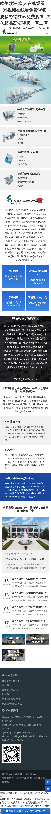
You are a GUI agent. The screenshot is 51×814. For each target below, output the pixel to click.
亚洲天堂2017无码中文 (33, 805)
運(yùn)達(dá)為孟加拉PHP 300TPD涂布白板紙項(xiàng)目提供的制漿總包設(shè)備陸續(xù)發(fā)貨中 (30, 578)
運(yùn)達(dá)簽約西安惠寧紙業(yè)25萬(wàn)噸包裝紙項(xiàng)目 (30, 592)
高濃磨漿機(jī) (23, 177)
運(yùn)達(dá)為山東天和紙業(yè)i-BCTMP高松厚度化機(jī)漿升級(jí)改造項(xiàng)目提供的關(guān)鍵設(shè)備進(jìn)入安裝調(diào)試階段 (25, 558)
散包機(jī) (21, 113)
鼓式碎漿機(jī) (23, 135)
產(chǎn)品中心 (10, 675)
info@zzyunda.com (22, 732)
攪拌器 (20, 185)
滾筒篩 (20, 138)
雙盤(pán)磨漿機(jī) (25, 181)
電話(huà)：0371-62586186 (23, 27)
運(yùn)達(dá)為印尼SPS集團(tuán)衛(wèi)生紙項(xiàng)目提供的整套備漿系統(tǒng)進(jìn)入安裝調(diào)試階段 (30, 606)
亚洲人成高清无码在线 (11, 805)
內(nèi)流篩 (22, 164)
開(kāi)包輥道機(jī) (25, 121)
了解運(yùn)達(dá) (25, 379)
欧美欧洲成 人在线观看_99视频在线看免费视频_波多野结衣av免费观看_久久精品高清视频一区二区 (24, 801)
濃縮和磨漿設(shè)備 (28, 173)
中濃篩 (20, 156)
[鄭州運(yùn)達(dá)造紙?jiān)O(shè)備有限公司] (10, 32)
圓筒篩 (20, 142)
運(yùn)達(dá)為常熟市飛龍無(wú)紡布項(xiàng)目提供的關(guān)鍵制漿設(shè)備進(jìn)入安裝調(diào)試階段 (30, 620)
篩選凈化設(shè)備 (27, 152)
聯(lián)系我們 (10, 710)
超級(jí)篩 (21, 160)
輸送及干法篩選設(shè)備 (31, 109)
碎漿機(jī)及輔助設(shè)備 (31, 130)
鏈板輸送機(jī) (23, 117)
